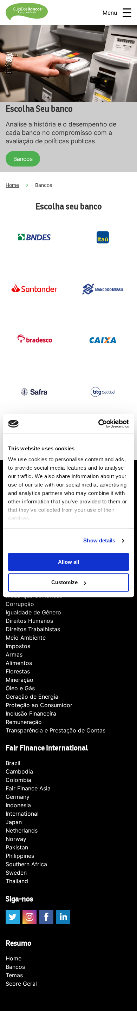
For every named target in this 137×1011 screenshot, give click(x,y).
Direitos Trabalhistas (33, 629)
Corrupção (20, 603)
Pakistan (17, 847)
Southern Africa (26, 864)
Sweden (16, 872)
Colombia (18, 779)
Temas (14, 975)
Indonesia (18, 805)
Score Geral (21, 983)
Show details (99, 540)
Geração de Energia (32, 696)
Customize (64, 583)
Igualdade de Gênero (33, 612)
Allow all (68, 562)
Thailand (17, 881)
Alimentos (19, 662)
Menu (110, 12)
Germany (18, 796)
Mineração (19, 679)
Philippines (20, 855)
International (22, 813)
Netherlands (22, 830)
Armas (14, 654)
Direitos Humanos (29, 620)
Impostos (18, 646)
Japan (14, 822)
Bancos (23, 158)
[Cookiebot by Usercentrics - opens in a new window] (98, 423)
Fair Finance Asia (28, 788)
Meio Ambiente (26, 637)
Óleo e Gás (20, 688)
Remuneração (24, 721)
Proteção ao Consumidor (39, 705)
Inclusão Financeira (31, 713)
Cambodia (19, 771)
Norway (16, 838)
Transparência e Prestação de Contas (55, 730)
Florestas (18, 671)
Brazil (13, 763)
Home (12, 185)
